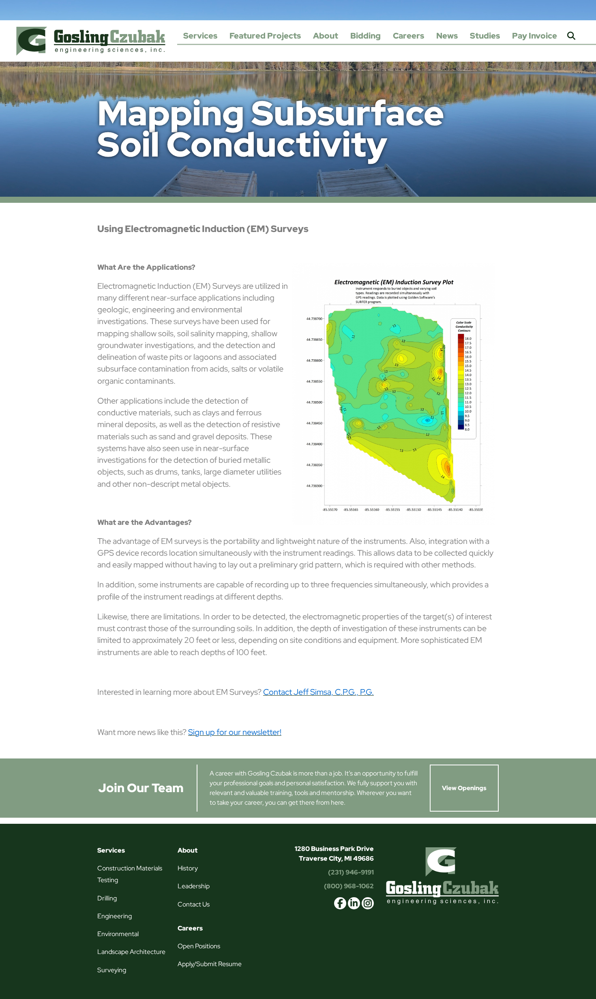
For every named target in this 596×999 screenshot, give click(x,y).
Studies (485, 35)
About (325, 35)
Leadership (194, 886)
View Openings (464, 788)
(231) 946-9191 (351, 872)
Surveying (111, 970)
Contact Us (194, 904)
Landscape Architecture (131, 951)
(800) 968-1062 (349, 886)
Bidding (365, 35)
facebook (340, 903)
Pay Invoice (534, 35)
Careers (408, 35)
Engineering (114, 916)
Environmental (118, 934)
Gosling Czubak (90, 41)
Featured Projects (265, 35)
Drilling (107, 898)
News (447, 35)
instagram (368, 903)
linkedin (354, 903)
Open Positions (199, 946)
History (188, 868)
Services (200, 35)
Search (571, 36)
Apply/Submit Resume (210, 964)
